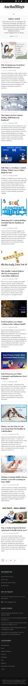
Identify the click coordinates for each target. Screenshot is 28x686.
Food (2, 319)
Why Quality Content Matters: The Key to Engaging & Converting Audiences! (12, 273)
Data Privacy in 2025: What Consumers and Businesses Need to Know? (13, 376)
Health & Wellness (6, 651)
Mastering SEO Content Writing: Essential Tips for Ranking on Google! (13, 222)
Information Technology (15, 371)
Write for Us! (4, 579)
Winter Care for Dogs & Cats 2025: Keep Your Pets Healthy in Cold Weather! (13, 428)
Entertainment (5, 645)
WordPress (15, 683)
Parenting (4, 474)
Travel (2, 669)
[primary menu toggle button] (14, 14)
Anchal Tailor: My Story (7, 576)
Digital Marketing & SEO (11, 61)
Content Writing (12, 61)
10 (11, 560)
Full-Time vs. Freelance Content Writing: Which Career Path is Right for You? (13, 170)
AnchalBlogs (14, 6)
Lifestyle (3, 654)
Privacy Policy (4, 585)
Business (4, 61)
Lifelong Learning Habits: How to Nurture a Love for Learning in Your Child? (14, 479)
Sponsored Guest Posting (8, 582)
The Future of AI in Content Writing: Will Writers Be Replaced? (12, 117)
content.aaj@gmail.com (9, 602)
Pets (9, 423)
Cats (2, 423)
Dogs (6, 423)
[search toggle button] (25, 1)
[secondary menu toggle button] (1, 1)
